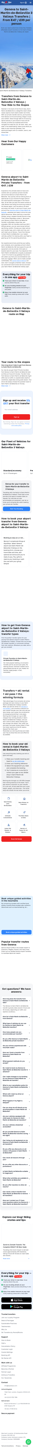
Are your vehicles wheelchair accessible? (13, 1126)
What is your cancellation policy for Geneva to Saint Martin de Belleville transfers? (15, 1087)
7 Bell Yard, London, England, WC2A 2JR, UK (17, 1393)
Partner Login (6, 1372)
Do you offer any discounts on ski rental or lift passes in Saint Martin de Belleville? (15, 1151)
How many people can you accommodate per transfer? (12, 1033)
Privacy (18, 1446)
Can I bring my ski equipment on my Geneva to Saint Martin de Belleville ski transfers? (15, 1142)
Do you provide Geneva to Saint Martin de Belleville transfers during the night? (15, 1133)
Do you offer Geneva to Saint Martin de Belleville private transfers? (15, 1040)
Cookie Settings (7, 1352)
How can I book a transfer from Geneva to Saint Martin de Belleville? (13, 1054)
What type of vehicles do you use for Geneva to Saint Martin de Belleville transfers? (14, 1025)
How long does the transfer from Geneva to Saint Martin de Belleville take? (15, 1000)
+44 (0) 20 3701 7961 (10, 1397)
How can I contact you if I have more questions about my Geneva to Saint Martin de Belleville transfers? (15, 1202)
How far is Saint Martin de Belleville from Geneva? (15, 1017)
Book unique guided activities (16, 932)
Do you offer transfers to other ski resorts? (15, 1186)
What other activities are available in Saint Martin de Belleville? (15, 1179)
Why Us (4, 1329)
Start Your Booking (16, 509)
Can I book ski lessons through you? (14, 1158)
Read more (6, 1258)
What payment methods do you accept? (14, 1062)
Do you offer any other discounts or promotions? (15, 1165)
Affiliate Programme (8, 1366)
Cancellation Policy (8, 1346)
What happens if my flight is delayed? (12, 1101)
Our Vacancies (6, 1378)
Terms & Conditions (7, 1446)
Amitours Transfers (8, 1375)
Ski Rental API (6, 1358)
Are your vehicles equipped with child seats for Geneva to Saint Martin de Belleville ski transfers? (14, 1118)
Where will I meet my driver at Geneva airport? (13, 1095)
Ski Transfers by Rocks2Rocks (12, 1332)
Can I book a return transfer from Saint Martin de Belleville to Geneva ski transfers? (15, 1193)
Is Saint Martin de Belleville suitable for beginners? (15, 1172)
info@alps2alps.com (10, 1385)
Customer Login (7, 1349)
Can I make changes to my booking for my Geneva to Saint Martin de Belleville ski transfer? (15, 1078)
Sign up (16, 417)
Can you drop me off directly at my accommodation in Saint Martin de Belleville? (15, 1109)
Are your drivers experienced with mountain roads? (14, 1046)
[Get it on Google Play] (16, 1306)
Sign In (23, 3)
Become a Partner (7, 1369)
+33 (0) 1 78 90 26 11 (10, 1409)
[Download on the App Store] (16, 1300)
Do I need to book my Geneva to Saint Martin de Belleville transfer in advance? (15, 1070)
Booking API (5, 1355)
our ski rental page (18, 761)
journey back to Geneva (19, 260)
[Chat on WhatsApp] (28, 1442)
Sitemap (25, 1446)
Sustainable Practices (9, 1323)
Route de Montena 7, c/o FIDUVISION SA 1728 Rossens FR (17, 1405)
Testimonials (5, 1326)
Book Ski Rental (16, 839)
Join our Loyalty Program (10, 1317)
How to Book (6, 1340)
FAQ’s (3, 1343)
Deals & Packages (7, 1320)
